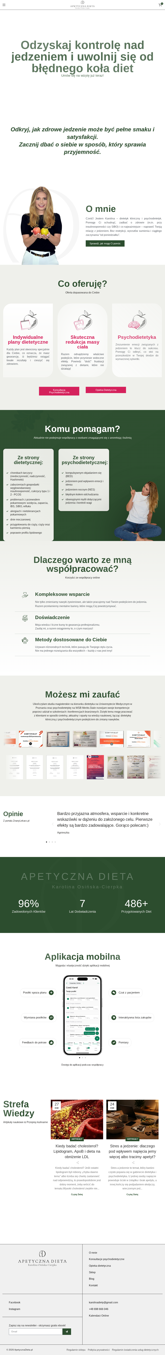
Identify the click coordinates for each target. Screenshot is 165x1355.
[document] (82, 677)
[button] (142, 647)
